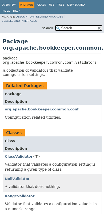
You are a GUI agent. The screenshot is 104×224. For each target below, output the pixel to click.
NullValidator (17, 179)
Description (25, 16)
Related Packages (49, 16)
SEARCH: (48, 28)
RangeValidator (19, 196)
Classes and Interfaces (19, 20)
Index (6, 10)
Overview (9, 4)
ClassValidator (19, 156)
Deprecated (76, 4)
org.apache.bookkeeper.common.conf (42, 109)
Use (51, 4)
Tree (60, 4)
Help (16, 10)
